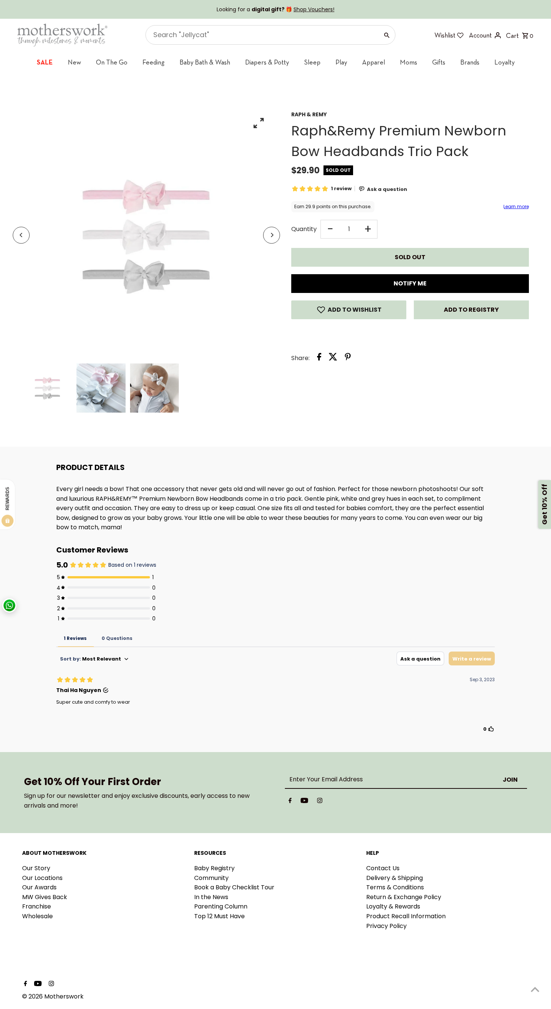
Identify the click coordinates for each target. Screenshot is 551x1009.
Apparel (373, 62)
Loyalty (504, 62)
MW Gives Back (44, 897)
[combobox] (261, 35)
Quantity (304, 229)
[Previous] (21, 235)
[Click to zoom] (258, 122)
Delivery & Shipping (394, 878)
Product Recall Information (406, 916)
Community (211, 878)
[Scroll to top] (535, 989)
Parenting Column (220, 906)
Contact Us (383, 868)
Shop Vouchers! (313, 9)
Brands (469, 62)
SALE (45, 62)
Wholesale (37, 916)
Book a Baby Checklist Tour (234, 887)
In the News (211, 897)
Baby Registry (214, 868)
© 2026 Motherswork (53, 996)
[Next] (271, 235)
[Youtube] (304, 802)
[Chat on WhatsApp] (9, 605)
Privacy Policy (386, 926)
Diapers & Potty (267, 62)
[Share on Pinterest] (348, 358)
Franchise (36, 906)
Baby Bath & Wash (205, 62)
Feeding (153, 62)
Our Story (36, 868)
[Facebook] (290, 802)
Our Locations (42, 878)
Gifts (438, 62)
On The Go (111, 62)
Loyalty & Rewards (393, 906)
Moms (408, 62)
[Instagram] (319, 802)
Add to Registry (471, 309)
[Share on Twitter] (333, 358)
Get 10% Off (544, 504)
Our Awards (39, 887)
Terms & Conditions (395, 887)
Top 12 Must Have (219, 916)
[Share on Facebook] (319, 358)
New (74, 62)
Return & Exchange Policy (403, 897)
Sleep (312, 62)
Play (341, 62)
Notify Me (410, 283)
